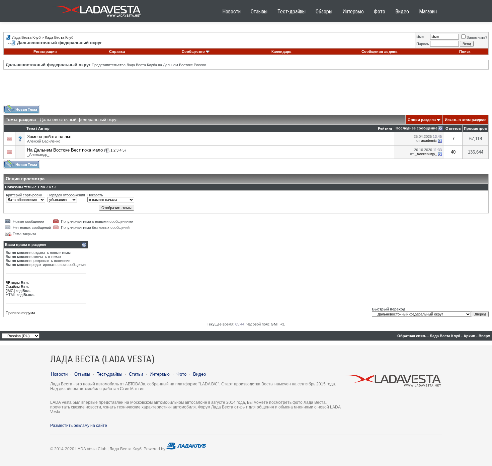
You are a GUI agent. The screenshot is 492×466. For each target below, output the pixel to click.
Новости (231, 11)
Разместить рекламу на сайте (78, 425)
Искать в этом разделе (465, 120)
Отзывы (259, 11)
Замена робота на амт (49, 136)
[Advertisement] (246, 90)
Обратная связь (411, 336)
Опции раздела (422, 120)
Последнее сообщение (416, 128)
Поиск (465, 52)
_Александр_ (38, 155)
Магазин (428, 11)
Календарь (281, 52)
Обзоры (324, 11)
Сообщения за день (379, 52)
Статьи (136, 374)
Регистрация (45, 52)
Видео (402, 11)
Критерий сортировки (24, 195)
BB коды (13, 283)
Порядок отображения (66, 195)
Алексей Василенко (43, 141)
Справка (117, 52)
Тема (30, 128)
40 (453, 152)
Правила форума (20, 313)
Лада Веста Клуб (26, 37)
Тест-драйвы (291, 11)
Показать (95, 195)
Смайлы (13, 287)
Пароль (422, 44)
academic (429, 140)
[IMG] (10, 291)
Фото (379, 11)
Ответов (453, 128)
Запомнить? (477, 37)
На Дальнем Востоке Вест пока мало (65, 150)
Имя (420, 37)
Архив (469, 336)
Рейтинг (385, 128)
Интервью (353, 11)
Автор (44, 128)
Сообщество (193, 52)
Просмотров (475, 128)
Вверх (484, 336)
